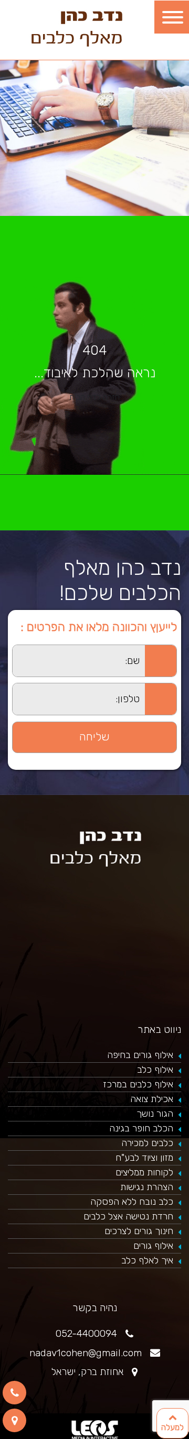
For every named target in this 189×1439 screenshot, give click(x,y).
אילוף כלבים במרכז (138, 1084)
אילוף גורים (153, 1245)
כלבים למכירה (147, 1143)
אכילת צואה (151, 1099)
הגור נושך (154, 1113)
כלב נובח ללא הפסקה (131, 1201)
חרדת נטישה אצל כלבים (128, 1216)
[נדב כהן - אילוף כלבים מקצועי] (75, 27)
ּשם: (6, 651)
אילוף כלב (155, 1069)
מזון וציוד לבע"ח (144, 1157)
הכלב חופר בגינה (141, 1128)
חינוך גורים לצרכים (138, 1231)
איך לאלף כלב (147, 1260)
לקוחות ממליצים (144, 1172)
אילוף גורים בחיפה (140, 1055)
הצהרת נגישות (146, 1187)
